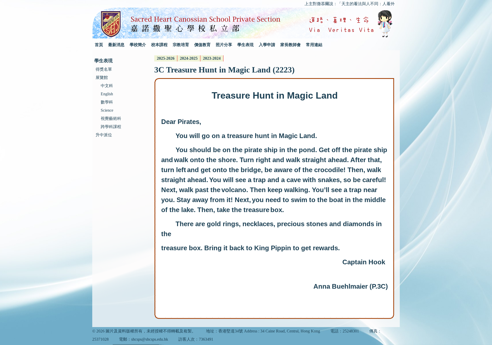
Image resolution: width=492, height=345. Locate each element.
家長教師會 (290, 45)
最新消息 (116, 45)
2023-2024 (212, 58)
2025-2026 (166, 58)
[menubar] (188, 58)
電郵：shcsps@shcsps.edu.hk (143, 339)
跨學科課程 (111, 126)
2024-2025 (189, 58)
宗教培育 (181, 45)
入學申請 (267, 45)
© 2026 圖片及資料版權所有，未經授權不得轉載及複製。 (144, 331)
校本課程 (159, 45)
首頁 (99, 45)
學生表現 (245, 45)
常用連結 (314, 45)
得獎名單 (104, 69)
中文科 (107, 85)
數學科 (107, 102)
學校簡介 (138, 45)
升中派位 (104, 135)
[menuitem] (165, 58)
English (107, 94)
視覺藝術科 (111, 118)
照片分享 (224, 45)
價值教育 (202, 45)
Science (107, 110)
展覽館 (102, 77)
